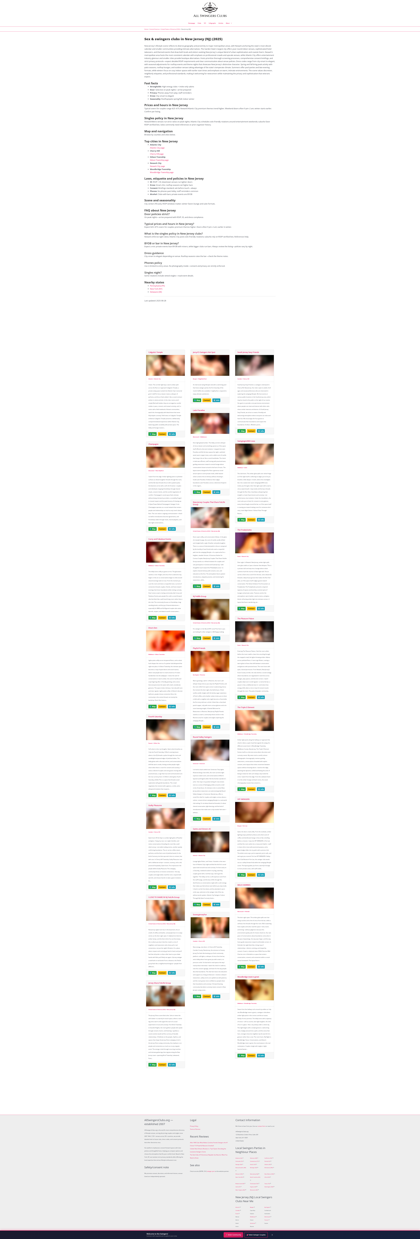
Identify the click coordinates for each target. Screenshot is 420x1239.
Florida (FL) (267, 1161)
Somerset (195, 763)
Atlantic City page (157, 148)
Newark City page (157, 166)
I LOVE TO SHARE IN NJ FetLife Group (163, 897)
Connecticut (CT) (254, 1161)
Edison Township (159, 565)
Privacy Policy (194, 1126)
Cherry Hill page (157, 154)
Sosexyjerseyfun (200, 914)
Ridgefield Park (202, 379)
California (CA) (268, 1158)
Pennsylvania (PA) (157, 285)
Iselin (245, 467)
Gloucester (151, 470)
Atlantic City (157, 379)
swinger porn (211, 1171)
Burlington (196, 675)
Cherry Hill (157, 832)
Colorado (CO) (239, 1161)
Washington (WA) (268, 1187)
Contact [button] (162, 434)
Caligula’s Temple (155, 352)
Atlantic (150, 379)
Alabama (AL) (238, 1158)
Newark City (245, 556)
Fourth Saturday (155, 716)
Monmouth (196, 437)
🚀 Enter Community (233, 1235)
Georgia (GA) (238, 1164)
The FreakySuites (244, 530)
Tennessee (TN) (254, 1183)
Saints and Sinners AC (202, 829)
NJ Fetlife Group (199, 596)
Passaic (150, 743)
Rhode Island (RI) (239, 1183)
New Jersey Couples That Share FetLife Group (209, 503)
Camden (150, 832)
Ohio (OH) (267, 1177)
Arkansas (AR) (253, 1158)
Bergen (195, 379)
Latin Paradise (199, 410)
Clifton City (157, 743)
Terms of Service (195, 1129)
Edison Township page (159, 160)
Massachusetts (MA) (240, 1167)
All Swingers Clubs (210, 16)
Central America (154, 29)
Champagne (153, 444)
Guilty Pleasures (155, 805)
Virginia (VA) (253, 1187)
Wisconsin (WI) (254, 1190)
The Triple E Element (245, 707)
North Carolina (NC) (255, 1177)
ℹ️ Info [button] (172, 434)
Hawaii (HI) (253, 1164)
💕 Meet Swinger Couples (256, 1235)
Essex (239, 556)
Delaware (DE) (156, 292)
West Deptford (160, 470)
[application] (231, 23)
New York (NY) (156, 289)
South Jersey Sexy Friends (248, 352)
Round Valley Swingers (202, 737)
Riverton (202, 675)
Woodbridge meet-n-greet (248, 977)
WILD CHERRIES (243, 885)
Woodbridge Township (250, 734)
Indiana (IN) (267, 1164)
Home (146, 29)
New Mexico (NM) (269, 1174)
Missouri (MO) (239, 1174)
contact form (261, 1126)
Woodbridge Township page (162, 172)
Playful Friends (199, 648)
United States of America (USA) (170, 29)
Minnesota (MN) (268, 1167)
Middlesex (151, 565)
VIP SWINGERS (243, 799)
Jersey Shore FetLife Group (159, 983)
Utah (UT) (237, 1187)
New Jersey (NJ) (171, 924)
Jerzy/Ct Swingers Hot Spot (204, 352)
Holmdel (247, 911)
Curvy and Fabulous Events (159, 539)
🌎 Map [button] (153, 434)
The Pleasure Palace (245, 618)
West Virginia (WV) (240, 1190)
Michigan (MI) (253, 1167)
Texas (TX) (267, 1183)
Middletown (203, 437)
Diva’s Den (152, 628)
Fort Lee (245, 826)
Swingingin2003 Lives (246, 441)
